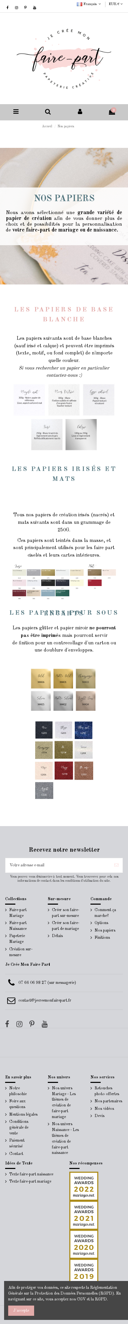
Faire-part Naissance (18, 926)
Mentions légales (23, 1115)
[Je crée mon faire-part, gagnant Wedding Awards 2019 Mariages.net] (83, 1273)
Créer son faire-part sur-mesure (65, 913)
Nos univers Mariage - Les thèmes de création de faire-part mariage (64, 1102)
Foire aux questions (17, 1104)
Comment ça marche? (105, 913)
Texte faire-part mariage (30, 1182)
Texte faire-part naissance (31, 1174)
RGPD (101, 1299)
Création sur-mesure (20, 952)
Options (101, 923)
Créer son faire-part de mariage (65, 926)
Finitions (102, 938)
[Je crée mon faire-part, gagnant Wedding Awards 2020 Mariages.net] (83, 1244)
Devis (99, 1116)
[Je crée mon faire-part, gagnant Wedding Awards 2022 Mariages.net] (83, 1186)
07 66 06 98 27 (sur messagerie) (47, 983)
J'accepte (21, 1311)
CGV (81, 1299)
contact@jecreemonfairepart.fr (44, 1001)
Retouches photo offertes (107, 1091)
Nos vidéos (104, 1109)
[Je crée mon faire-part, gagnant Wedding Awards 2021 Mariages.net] (83, 1215)
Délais (57, 936)
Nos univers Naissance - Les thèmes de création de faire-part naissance (65, 1138)
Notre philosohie (18, 1091)
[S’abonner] (116, 865)
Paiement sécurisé (17, 1143)
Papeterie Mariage (17, 939)
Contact (16, 1154)
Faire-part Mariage (18, 913)
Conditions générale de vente (18, 1127)
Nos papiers (105, 931)
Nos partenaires (108, 1101)
